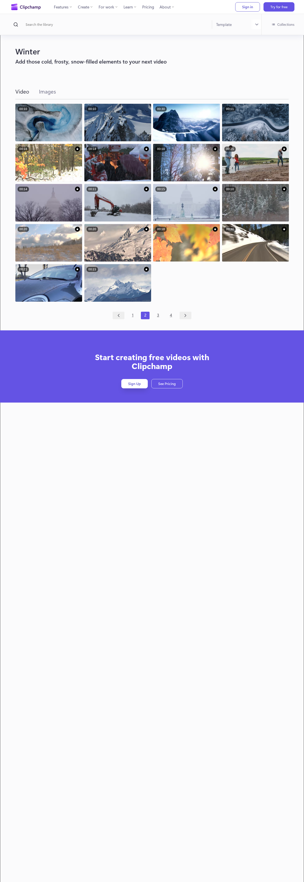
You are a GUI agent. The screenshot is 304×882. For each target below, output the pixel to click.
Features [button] (61, 7)
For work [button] (106, 7)
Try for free (279, 6)
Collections (285, 24)
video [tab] (22, 91)
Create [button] (83, 7)
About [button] (165, 7)
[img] (77, 149)
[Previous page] (118, 315)
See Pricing (167, 383)
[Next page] (185, 315)
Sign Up (134, 383)
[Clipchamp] (26, 6)
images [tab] (47, 91)
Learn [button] (128, 7)
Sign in (247, 6)
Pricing (148, 7)
